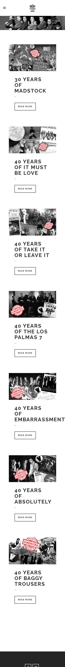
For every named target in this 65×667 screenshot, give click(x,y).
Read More (25, 106)
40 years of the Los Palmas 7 (31, 331)
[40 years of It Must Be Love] (32, 140)
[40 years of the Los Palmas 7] (32, 304)
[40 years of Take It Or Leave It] (32, 222)
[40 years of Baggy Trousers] (32, 550)
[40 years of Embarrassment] (32, 386)
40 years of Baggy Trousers (30, 578)
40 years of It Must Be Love (31, 167)
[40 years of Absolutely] (32, 468)
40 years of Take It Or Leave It (32, 249)
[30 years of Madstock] (32, 57)
